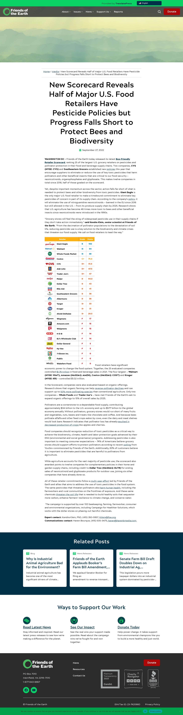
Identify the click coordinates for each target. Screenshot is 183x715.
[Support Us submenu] (110, 11)
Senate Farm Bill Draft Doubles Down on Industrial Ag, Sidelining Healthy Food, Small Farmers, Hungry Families (137, 563)
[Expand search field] (159, 11)
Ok (145, 711)
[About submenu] (70, 11)
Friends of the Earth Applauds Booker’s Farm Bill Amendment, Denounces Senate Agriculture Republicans (90, 563)
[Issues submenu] (82, 11)
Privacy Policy (152, 704)
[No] (180, 711)
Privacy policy (155, 711)
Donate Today (129, 627)
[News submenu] (93, 11)
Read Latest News (37, 627)
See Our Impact (82, 627)
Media (55, 71)
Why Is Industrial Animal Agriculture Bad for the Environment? (44, 563)
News (76, 663)
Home (46, 71)
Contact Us (79, 675)
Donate (171, 11)
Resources (79, 669)
